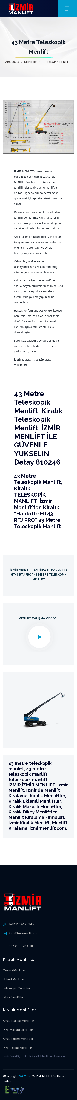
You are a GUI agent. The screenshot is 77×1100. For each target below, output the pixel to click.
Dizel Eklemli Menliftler (17, 1048)
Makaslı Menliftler (14, 970)
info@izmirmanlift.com (24, 933)
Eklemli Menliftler (14, 979)
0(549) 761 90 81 (21, 946)
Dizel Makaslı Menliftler (18, 1030)
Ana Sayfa (12, 62)
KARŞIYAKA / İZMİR (21, 924)
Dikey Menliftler (13, 997)
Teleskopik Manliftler (16, 988)
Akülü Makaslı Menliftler (18, 1021)
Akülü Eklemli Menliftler (18, 1039)
